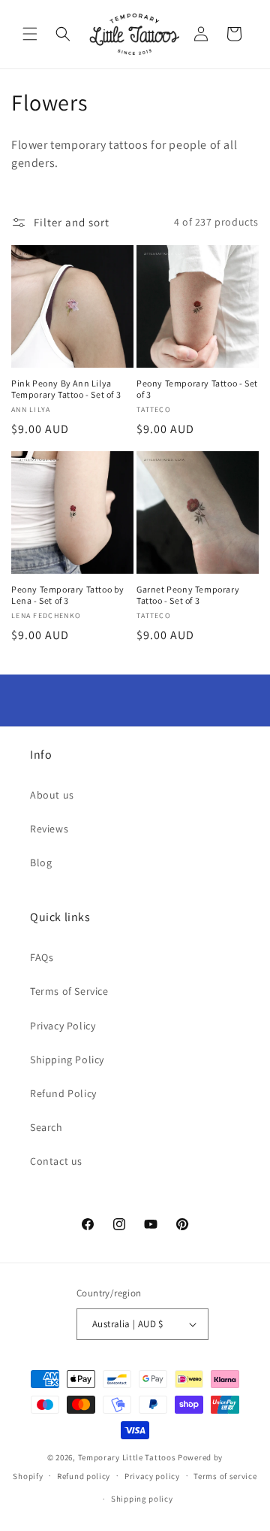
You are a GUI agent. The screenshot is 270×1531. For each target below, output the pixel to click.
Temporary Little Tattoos (127, 1457)
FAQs (41, 957)
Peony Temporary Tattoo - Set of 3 (197, 389)
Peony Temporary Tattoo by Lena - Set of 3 (67, 595)
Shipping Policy (67, 1059)
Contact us (56, 1161)
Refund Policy (63, 1093)
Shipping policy (142, 1498)
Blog (41, 862)
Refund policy (83, 1476)
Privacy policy (152, 1476)
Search (46, 1127)
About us (52, 795)
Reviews (49, 828)
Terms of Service (69, 991)
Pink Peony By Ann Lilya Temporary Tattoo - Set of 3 (66, 389)
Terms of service (225, 1476)
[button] (30, 33)
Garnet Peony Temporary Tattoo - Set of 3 (187, 595)
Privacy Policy (62, 1025)
